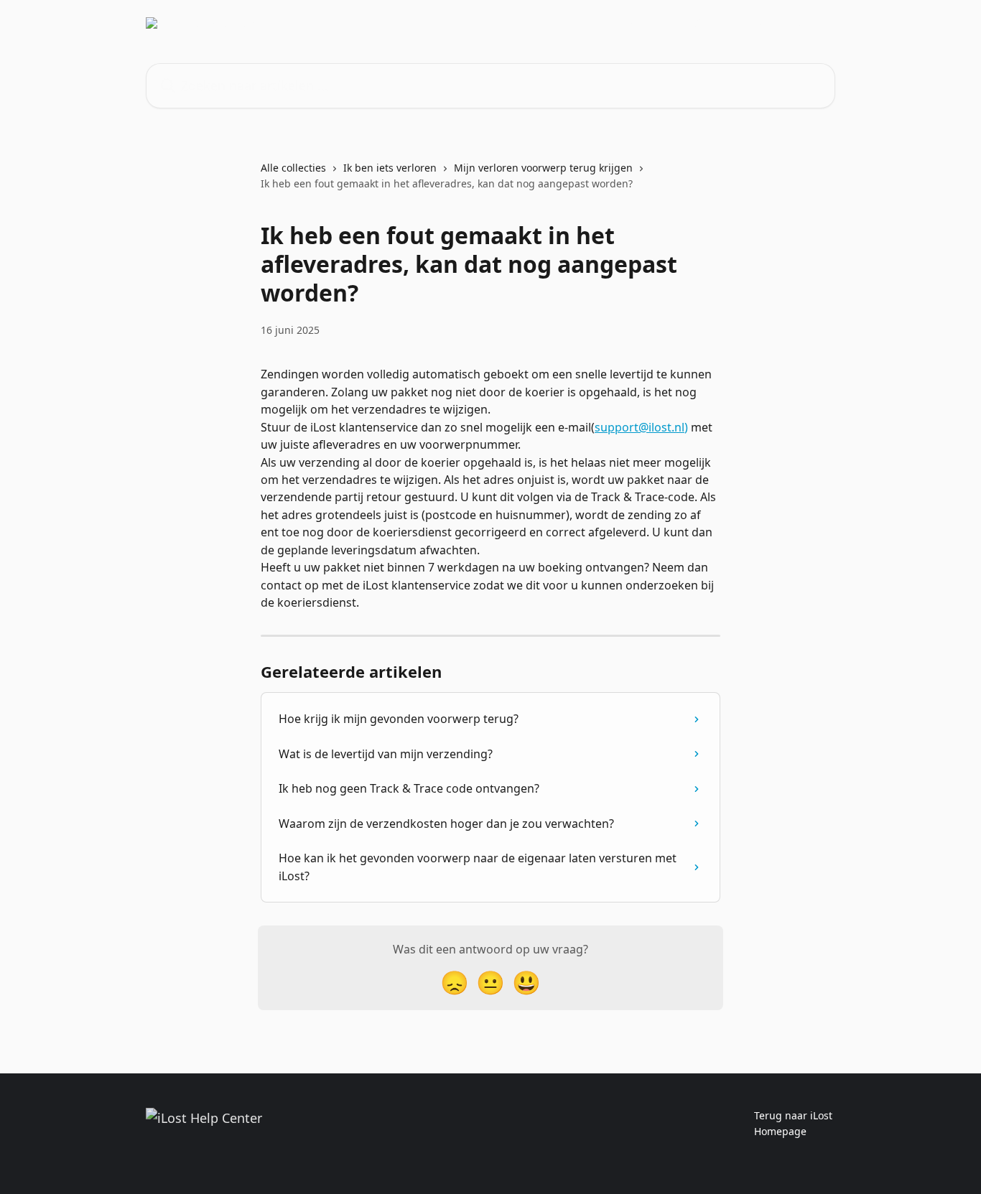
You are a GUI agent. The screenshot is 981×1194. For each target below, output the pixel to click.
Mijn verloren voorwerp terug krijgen (543, 167)
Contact (713, 23)
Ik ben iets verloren (390, 167)
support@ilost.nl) (641, 427)
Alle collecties (293, 167)
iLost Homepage (636, 23)
